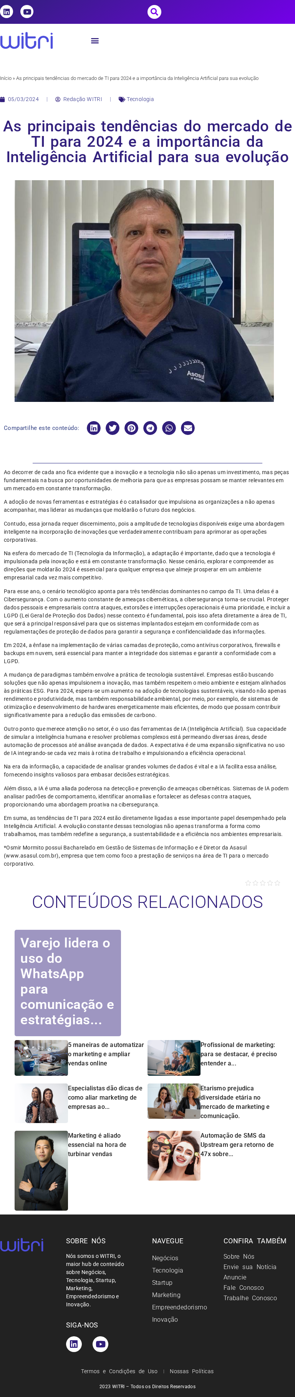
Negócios (165, 1258)
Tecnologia (140, 99)
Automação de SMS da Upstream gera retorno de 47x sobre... (237, 1145)
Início (6, 78)
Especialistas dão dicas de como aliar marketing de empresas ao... (105, 1097)
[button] (154, 12)
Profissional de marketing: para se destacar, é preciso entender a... (239, 1054)
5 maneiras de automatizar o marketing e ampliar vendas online (106, 1054)
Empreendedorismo (179, 1307)
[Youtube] (26, 11)
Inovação (165, 1319)
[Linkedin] (6, 11)
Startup (162, 1282)
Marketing (166, 1295)
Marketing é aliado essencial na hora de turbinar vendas (97, 1145)
